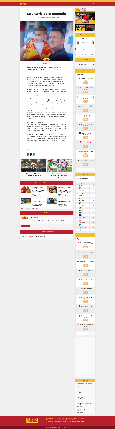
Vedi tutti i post (25, 225)
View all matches (91, 169)
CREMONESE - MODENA (85, 242)
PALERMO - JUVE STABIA (85, 160)
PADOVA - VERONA (85, 288)
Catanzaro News (38, 11)
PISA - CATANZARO (85, 42)
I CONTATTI (88, 4)
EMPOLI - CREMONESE (85, 124)
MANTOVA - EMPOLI (85, 306)
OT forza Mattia (80, 397)
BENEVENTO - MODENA (85, 106)
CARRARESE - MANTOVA (85, 87)
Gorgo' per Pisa (80, 391)
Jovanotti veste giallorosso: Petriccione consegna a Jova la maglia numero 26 (38, 191)
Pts (93, 181)
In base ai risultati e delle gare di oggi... (84, 403)
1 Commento (65, 195)
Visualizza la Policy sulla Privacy (51, 427)
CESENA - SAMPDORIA (85, 151)
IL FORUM (44, 4)
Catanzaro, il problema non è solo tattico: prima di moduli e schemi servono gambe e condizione (38, 204)
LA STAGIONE (62, 4)
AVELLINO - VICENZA (85, 279)
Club (80, 181)
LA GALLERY (80, 4)
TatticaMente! (34, 200)
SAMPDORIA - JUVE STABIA (85, 261)
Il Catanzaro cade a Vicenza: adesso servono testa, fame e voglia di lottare (64, 192)
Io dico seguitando (54, 11)
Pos (77, 181)
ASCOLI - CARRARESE (85, 270)
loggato (29, 236)
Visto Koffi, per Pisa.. (81, 409)
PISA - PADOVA (85, 142)
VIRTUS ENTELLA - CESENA (85, 252)
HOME (38, 4)
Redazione (49, 17)
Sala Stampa (60, 200)
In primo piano (46, 11)
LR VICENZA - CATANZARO (85, 78)
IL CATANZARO (52, 4)
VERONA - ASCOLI (85, 133)
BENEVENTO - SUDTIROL (85, 324)
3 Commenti (28, 208)
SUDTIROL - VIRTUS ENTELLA (85, 97)
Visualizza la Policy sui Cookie (64, 427)
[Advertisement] (85, 357)
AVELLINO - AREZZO (85, 115)
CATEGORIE (71, 4)
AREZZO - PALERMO (85, 297)
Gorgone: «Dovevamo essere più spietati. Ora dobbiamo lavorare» (64, 203)
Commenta (42, 17)
